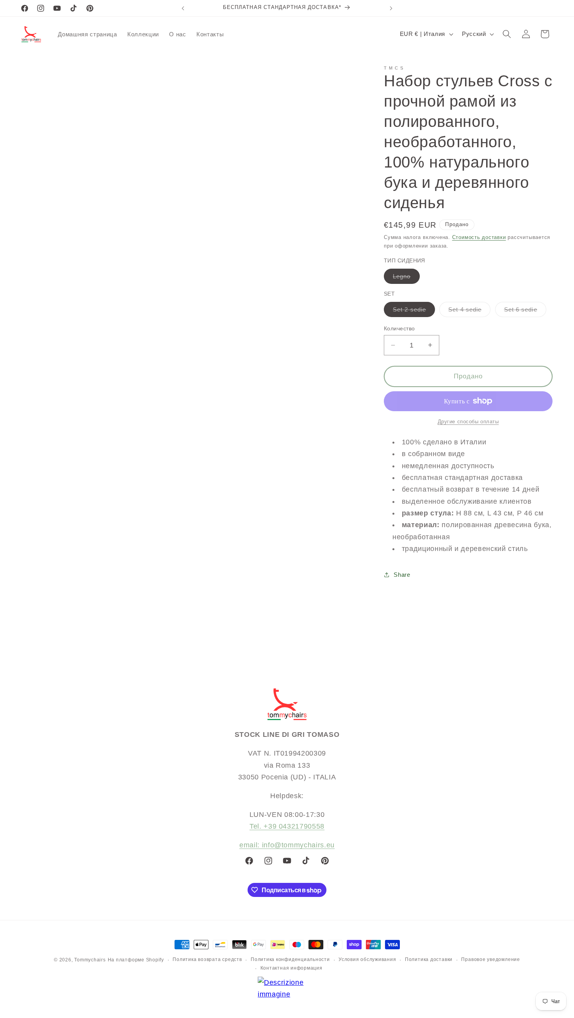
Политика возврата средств (207, 959)
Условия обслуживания (367, 959)
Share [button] (402, 574)
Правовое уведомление (490, 959)
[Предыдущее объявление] (183, 8)
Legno (406, 277)
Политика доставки (429, 959)
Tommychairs (89, 960)
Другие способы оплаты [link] (468, 421)
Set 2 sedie (414, 311)
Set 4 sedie (469, 311)
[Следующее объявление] (391, 8)
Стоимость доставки (479, 237)
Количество (399, 328)
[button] (506, 34)
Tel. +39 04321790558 (287, 826)
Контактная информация (291, 968)
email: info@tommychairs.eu (287, 845)
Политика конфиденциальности (290, 959)
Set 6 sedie (525, 311)
